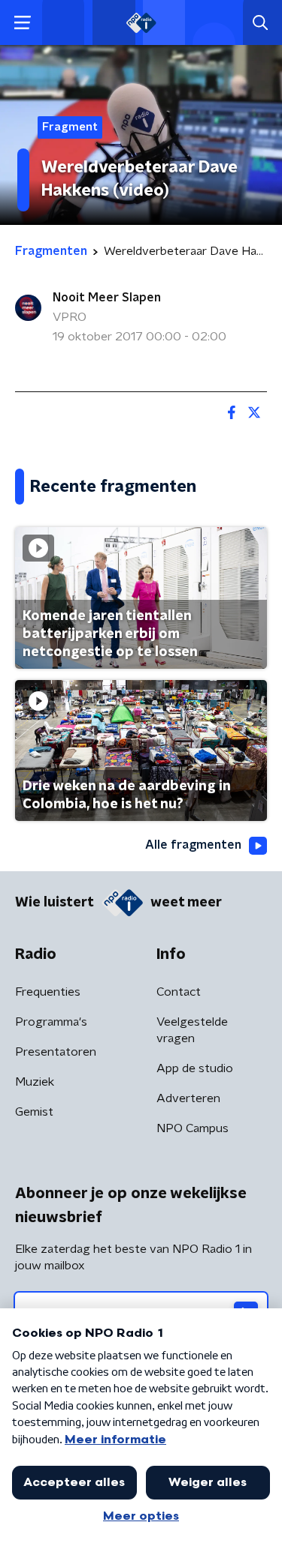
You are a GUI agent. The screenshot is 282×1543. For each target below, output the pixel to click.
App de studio (194, 1068)
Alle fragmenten (193, 845)
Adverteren (188, 1098)
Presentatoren (55, 1052)
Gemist (34, 1112)
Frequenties (47, 992)
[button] (22, 23)
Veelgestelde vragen (192, 1030)
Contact (178, 992)
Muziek (34, 1082)
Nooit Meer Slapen (107, 298)
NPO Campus (192, 1128)
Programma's (51, 1022)
